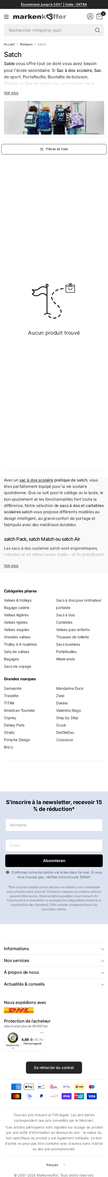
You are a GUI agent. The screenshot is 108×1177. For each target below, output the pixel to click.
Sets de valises (16, 651)
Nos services (16, 960)
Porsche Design (17, 739)
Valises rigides (16, 622)
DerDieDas (65, 732)
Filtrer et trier (57, 149)
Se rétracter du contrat (54, 1067)
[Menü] (42, 1034)
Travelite (11, 695)
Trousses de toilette (72, 637)
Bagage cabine (16, 607)
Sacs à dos (65, 615)
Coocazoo (64, 739)
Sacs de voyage (17, 666)
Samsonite (12, 688)
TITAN (9, 703)
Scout (61, 725)
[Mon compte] (90, 16)
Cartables (64, 622)
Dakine (62, 703)
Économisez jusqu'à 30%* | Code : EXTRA (54, 4)
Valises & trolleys (17, 600)
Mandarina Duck (70, 688)
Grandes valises (17, 637)
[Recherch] (97, 30)
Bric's (8, 747)
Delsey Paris (14, 725)
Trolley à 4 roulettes (20, 644)
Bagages (11, 659)
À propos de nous (21, 972)
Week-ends (65, 659)
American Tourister (19, 710)
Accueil (9, 44)
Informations (16, 948)
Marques (26, 44)
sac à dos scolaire (36, 480)
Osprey (10, 717)
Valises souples (16, 629)
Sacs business (68, 644)
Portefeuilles (66, 651)
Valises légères (16, 615)
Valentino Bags (68, 710)
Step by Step (67, 717)
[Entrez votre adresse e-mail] (54, 860)
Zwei (60, 695)
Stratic (9, 732)
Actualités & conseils (24, 984)
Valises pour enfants (73, 629)
